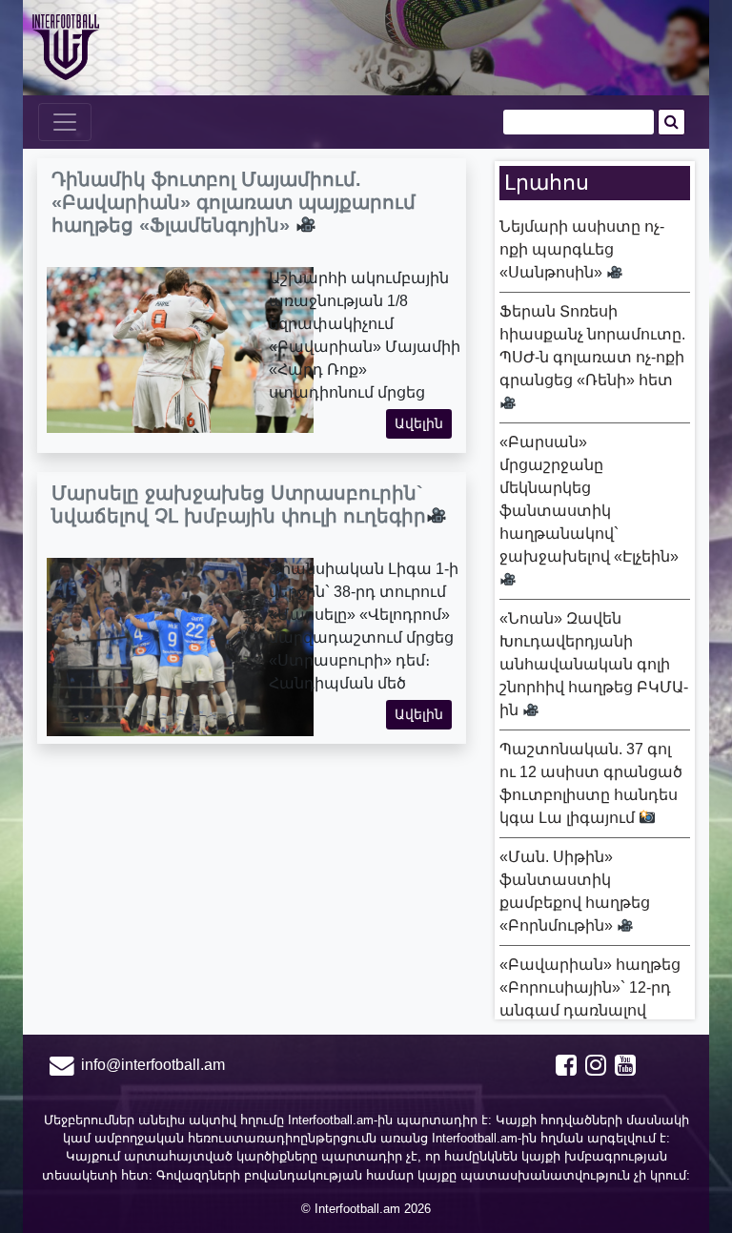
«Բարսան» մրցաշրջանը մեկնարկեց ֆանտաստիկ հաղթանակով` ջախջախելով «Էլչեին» (589, 499)
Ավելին (419, 423)
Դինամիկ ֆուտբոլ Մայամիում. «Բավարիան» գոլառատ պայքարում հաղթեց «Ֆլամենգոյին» (233, 202)
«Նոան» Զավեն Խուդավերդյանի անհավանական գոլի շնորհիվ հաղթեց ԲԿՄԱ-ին (593, 664)
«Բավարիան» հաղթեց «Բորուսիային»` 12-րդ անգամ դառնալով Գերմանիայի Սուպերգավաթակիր (590, 1010)
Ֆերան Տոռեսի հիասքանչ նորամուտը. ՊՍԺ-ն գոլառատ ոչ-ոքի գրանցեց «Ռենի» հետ (592, 345)
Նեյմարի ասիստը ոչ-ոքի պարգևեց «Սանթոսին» (581, 249)
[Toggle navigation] (65, 122)
